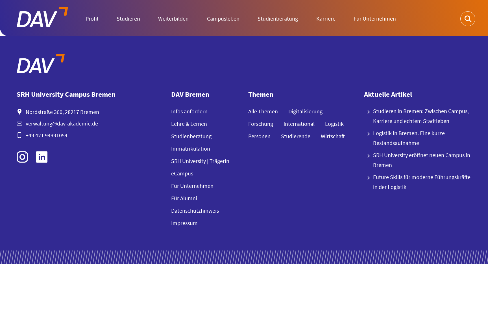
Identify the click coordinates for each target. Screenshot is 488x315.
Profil (92, 18)
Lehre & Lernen (189, 123)
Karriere (326, 18)
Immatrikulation (190, 148)
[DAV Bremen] (41, 65)
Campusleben (223, 18)
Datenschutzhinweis (195, 210)
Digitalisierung (305, 111)
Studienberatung (278, 18)
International (299, 123)
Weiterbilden (173, 18)
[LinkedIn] (41, 157)
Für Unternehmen (375, 18)
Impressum (184, 222)
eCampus (182, 173)
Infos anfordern (189, 111)
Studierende (295, 136)
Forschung (260, 123)
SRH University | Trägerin (200, 160)
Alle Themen (263, 111)
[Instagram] (22, 157)
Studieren (128, 18)
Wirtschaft (333, 136)
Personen (259, 136)
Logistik (334, 123)
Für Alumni (184, 198)
